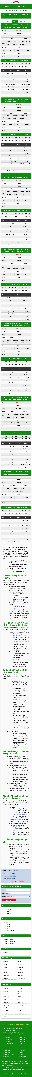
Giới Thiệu (4, 1073)
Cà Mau (19, 996)
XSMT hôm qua (21, 1052)
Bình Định (5, 961)
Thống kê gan (6, 924)
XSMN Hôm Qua (7, 913)
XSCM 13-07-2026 (22, 400)
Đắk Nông (19, 964)
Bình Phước (6, 994)
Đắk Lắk (19, 961)
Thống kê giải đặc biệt (9, 930)
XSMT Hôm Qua (7, 911)
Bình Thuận (6, 996)
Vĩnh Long (19, 1013)
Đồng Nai (5, 1002)
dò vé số (25, 661)
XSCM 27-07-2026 (22, 251)
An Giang (19, 988)
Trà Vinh (5, 1013)
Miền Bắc (5, 952)
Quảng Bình (20, 972)
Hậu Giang (6, 1005)
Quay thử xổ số (17, 827)
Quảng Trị (5, 978)
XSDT (25, 610)
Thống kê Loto (21, 1043)
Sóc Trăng (20, 1007)
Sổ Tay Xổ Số (6, 1056)
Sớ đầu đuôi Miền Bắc (8, 939)
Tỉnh (8, 21)
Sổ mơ (15, 832)
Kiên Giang (20, 1005)
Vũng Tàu (5, 1016)
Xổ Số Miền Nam (16, 10)
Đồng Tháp (20, 1002)
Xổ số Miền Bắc (7, 873)
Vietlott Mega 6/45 (8, 1043)
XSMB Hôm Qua (7, 909)
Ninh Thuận (20, 970)
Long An (5, 1007)
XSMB (7, 6)
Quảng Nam (20, 975)
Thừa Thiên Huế (21, 978)
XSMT (12, 6)
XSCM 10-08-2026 (22, 101)
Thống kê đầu (17, 814)
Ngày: (3, 893)
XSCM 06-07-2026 (23, 474)
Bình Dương (6, 991)
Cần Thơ (5, 999)
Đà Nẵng (5, 964)
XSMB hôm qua (21, 1050)
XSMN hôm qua (21, 1054)
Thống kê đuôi (6, 928)
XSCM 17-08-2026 (22, 27)
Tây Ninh (19, 1010)
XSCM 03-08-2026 (23, 177)
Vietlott (24, 6)
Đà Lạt (19, 999)
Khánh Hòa (20, 967)
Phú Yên (5, 972)
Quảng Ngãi (6, 975)
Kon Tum (5, 970)
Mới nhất (15, 21)
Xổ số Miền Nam (8, 878)
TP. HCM (5, 988)
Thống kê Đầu (6, 1050)
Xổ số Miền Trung (8, 876)
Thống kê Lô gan (17, 809)
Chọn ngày (22, 21)
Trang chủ (8, 10)
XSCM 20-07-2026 (23, 325)
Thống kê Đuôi (6, 1052)
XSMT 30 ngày (21, 1039)
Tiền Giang (6, 1010)
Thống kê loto (6, 922)
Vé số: (3, 889)
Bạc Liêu (19, 991)
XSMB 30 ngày (21, 1037)
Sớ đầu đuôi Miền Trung (9, 941)
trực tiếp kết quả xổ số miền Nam (20, 635)
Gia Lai (5, 967)
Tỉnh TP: (4, 896)
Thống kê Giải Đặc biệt (16, 819)
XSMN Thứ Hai (12, 27)
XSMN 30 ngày (21, 1041)
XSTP (15, 608)
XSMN (18, 6)
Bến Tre (19, 994)
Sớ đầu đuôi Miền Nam (9, 943)
